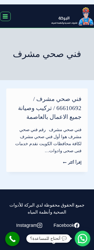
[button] (82, 238)
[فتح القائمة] (5, 16)
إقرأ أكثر (72, 162)
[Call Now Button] (12, 239)
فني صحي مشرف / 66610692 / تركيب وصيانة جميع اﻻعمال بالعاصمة (49, 108)
